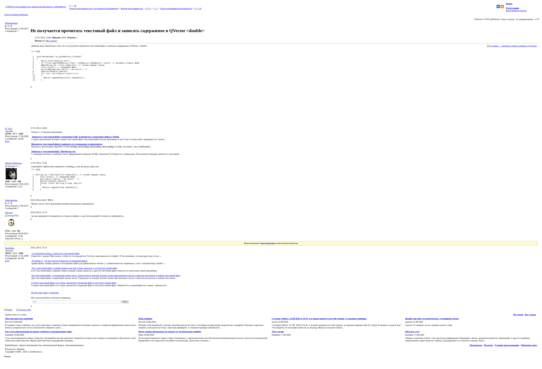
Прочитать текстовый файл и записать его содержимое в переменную (66, 144)
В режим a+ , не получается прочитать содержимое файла (59, 261)
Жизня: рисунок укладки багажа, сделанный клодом (432, 318)
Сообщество (16, 14)
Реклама (488, 345)
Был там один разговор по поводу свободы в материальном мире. (38, 331)
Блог (7, 141)
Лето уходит (278, 331)
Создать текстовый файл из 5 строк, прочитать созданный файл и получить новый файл (73, 283)
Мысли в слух (412, 331)
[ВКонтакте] (498, 6)
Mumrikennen (11, 23)
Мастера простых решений (19, 318)
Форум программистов (132, 8)
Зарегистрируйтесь (268, 243)
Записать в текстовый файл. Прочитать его (53, 151)
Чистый (9, 212)
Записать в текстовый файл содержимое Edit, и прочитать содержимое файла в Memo (75, 137)
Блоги (7, 14)
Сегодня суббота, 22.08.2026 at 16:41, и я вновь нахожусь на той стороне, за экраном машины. (319, 318)
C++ (156, 8)
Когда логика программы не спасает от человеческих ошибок (169, 331)
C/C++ (148, 8)
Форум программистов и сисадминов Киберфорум (93, 8)
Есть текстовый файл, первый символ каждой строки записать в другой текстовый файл (74, 268)
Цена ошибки (145, 318)
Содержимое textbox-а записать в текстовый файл (56, 253)
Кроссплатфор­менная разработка (176, 8)
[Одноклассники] (502, 6)
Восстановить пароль (516, 10)
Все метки (51, 41)
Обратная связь (529, 345)
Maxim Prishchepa (13, 163)
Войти (509, 4)
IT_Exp (8, 128)
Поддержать (476, 345)
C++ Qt (197, 8)
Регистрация (512, 8)
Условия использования (507, 345)
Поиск (25, 14)
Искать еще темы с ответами (45, 292)
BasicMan (9, 248)
